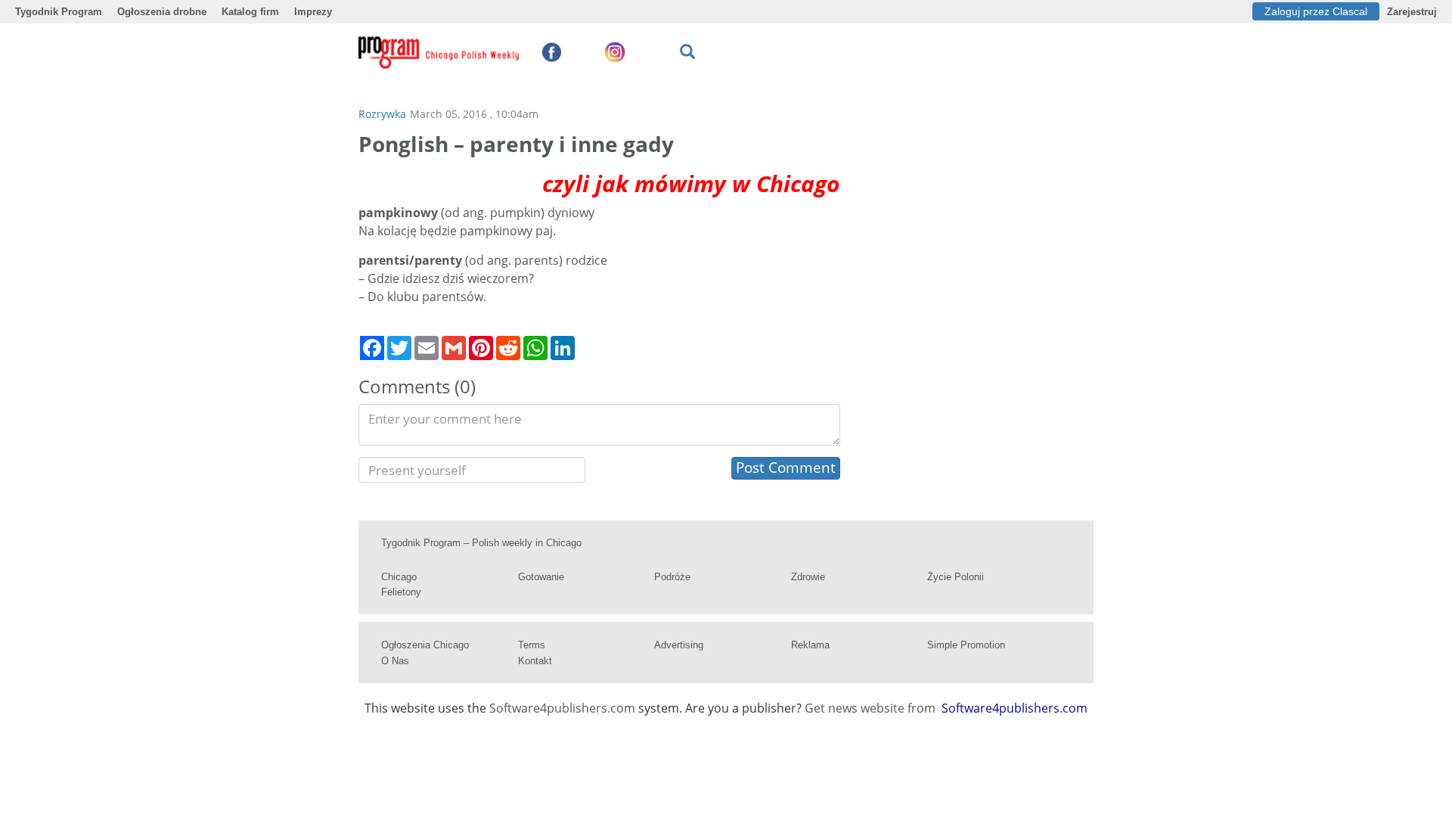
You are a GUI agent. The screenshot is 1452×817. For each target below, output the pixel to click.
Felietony (401, 592)
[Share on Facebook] (372, 348)
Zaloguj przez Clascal (1315, 11)
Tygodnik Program (58, 11)
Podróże (672, 576)
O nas (395, 660)
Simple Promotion (966, 645)
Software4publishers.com (562, 708)
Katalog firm (250, 11)
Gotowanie (541, 576)
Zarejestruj (1412, 11)
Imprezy (313, 11)
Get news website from (872, 708)
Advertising (678, 645)
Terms (531, 645)
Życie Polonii (955, 576)
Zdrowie (808, 576)
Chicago (399, 576)
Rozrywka (382, 114)
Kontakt (535, 660)
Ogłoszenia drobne (161, 11)
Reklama (810, 645)
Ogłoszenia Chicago (425, 645)
